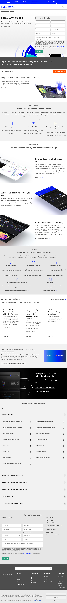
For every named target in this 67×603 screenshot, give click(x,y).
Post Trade (48, 2)
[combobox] (42, 29)
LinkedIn (34, 578)
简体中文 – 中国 (48, 581)
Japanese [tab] (9, 408)
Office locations (61, 587)
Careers (59, 579)
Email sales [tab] (3, 517)
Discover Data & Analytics (21, 578)
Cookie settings (56, 600)
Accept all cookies (55, 594)
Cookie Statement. (37, 600)
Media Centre (61, 581)
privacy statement (59, 46)
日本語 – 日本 (47, 579)
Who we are (60, 576)
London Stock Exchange (34, 2)
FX (43, 2)
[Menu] (65, 7)
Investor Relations (60, 584)
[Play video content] (50, 89)
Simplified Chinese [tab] (17, 408)
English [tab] (2, 408)
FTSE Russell (25, 2)
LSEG (8, 2)
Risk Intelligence (56, 2)
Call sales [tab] (11, 517)
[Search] (63, 7)
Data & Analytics (16, 2)
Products (12, 11)
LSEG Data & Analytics (5, 11)
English (46, 576)
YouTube (34, 582)
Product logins (20, 584)
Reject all (56, 597)
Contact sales (20, 582)
